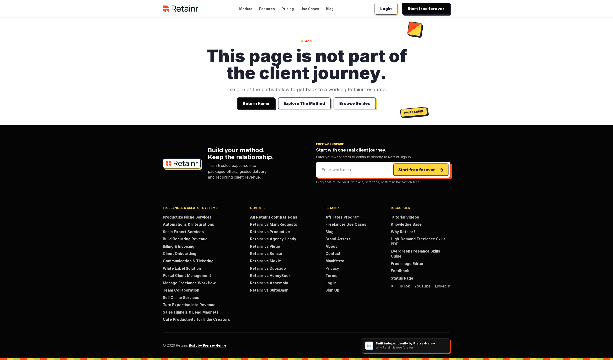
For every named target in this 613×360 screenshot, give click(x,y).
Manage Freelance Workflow (189, 283)
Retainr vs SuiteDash (269, 290)
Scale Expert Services (183, 232)
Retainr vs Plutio (265, 246)
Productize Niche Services (187, 217)
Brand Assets (338, 239)
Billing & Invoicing (178, 246)
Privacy (332, 268)
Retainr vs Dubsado (268, 268)
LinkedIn (442, 286)
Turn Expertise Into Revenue (189, 305)
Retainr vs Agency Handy (273, 239)
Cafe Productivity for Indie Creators (196, 319)
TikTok (404, 286)
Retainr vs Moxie (265, 261)
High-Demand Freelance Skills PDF (418, 241)
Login (386, 8)
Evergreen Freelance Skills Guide (415, 254)
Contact (333, 253)
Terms (331, 275)
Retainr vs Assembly (269, 283)
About (331, 246)
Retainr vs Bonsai (266, 253)
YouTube (422, 286)
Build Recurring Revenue (185, 239)
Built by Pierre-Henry (207, 345)
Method (245, 9)
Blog (330, 9)
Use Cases (310, 9)
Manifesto (334, 261)
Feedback (400, 271)
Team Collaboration (181, 290)
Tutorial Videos (405, 217)
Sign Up (332, 290)
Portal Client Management (187, 275)
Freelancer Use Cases (345, 224)
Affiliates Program (342, 217)
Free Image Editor (407, 263)
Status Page (402, 278)
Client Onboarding (179, 253)
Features (267, 9)
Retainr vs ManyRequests (273, 224)
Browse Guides (354, 103)
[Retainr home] (180, 9)
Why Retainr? (403, 232)
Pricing (288, 9)
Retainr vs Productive (270, 232)
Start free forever (426, 8)
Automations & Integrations (188, 224)
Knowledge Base (406, 224)
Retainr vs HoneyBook (270, 275)
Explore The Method (304, 103)
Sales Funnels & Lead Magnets (191, 312)
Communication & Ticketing (188, 261)
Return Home (256, 103)
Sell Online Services (181, 297)
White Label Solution (182, 268)
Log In (330, 283)
